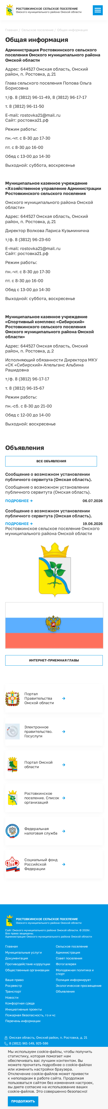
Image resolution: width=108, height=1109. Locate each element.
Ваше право (14, 980)
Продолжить (23, 1101)
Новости (11, 997)
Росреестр (13, 986)
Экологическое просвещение (78, 986)
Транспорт (13, 991)
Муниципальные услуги (23, 952)
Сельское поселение (37, 30)
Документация (16, 958)
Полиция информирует (73, 980)
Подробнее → (19, 500)
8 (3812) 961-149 (21, 1043)
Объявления (65, 991)
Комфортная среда (20, 1003)
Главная (11, 30)
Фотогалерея (66, 964)
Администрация (68, 952)
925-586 (42, 1043)
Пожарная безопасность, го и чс (30, 1015)
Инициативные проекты (23, 1009)
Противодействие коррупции (27, 964)
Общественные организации (27, 970)
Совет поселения (69, 958)
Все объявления (51, 461)
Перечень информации (22, 1021)
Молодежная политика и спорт (75, 972)
